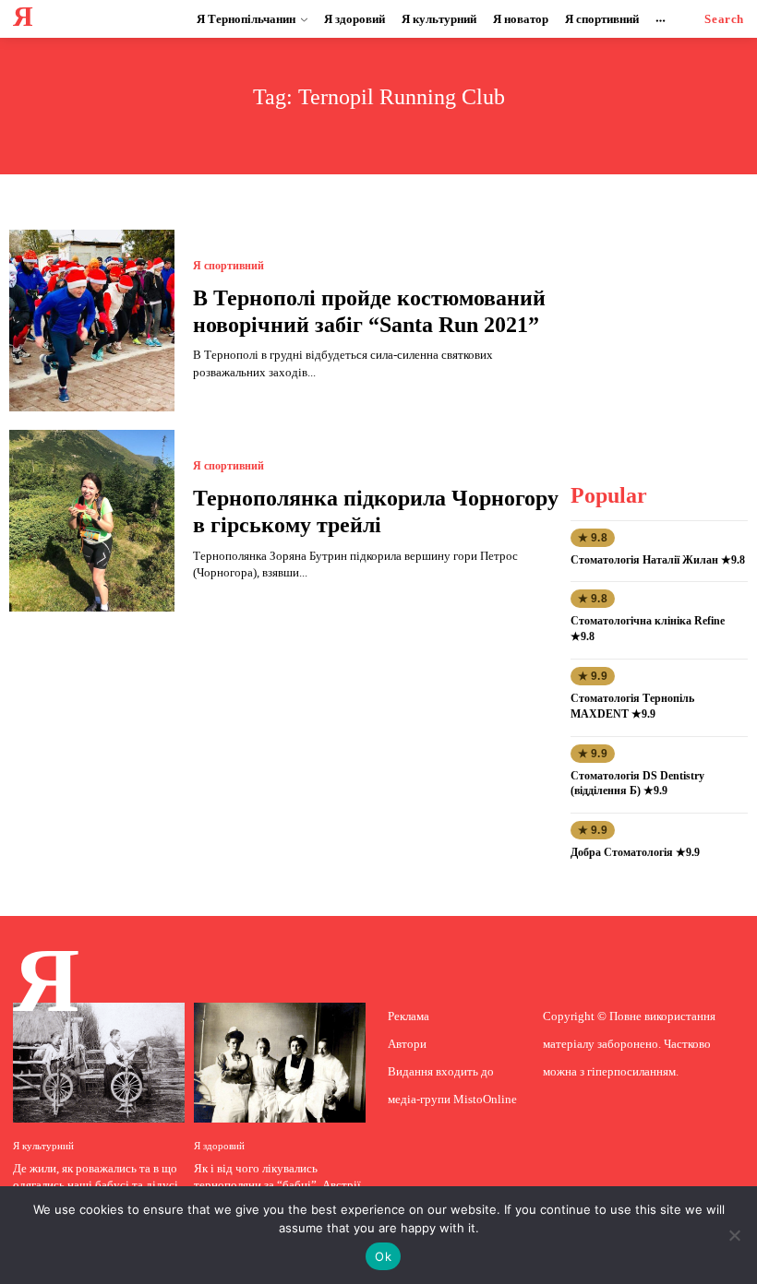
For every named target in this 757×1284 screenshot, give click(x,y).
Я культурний (43, 1146)
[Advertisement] (663, 322)
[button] (724, 19)
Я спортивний (228, 265)
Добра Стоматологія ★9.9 (635, 852)
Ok (383, 1256)
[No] (734, 1235)
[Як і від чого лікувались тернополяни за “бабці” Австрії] (280, 1063)
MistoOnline (485, 1099)
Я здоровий (219, 1146)
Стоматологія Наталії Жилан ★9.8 (658, 559)
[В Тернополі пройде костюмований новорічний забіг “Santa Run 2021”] (91, 320)
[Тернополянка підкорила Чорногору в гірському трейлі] (91, 521)
